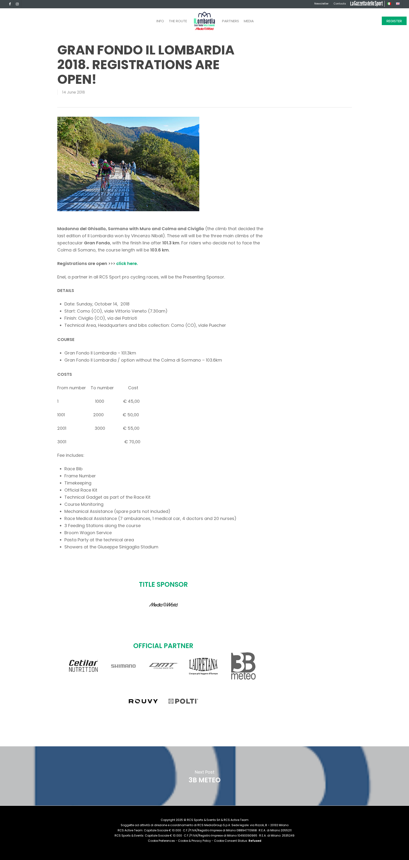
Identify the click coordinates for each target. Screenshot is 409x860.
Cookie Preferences (161, 841)
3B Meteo (204, 776)
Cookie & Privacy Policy (194, 841)
